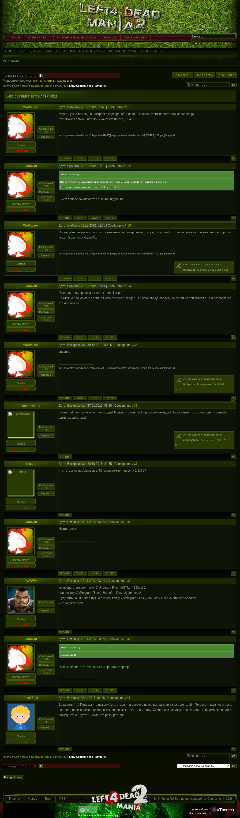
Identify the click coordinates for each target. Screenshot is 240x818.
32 (129, 166)
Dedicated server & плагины (48, 85)
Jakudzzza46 (64, 80)
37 (135, 464)
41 (128, 698)
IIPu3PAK (49, 80)
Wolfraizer (30, 107)
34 (129, 286)
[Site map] (210, 809)
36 (135, 405)
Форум (7, 85)
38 (129, 522)
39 (129, 581)
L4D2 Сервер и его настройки (88, 85)
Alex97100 (30, 698)
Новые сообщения (23, 51)
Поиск (146, 51)
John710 (37, 80)
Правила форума (85, 51)
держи (73, 528)
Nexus (30, 464)
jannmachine (30, 405)
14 (52, 191)
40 (129, 639)
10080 (46, 199)
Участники (55, 51)
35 (135, 345)
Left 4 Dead (21, 85)
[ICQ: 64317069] (95, 158)
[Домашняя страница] (80, 158)
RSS (158, 51)
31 (129, 107)
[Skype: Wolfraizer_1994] (110, 158)
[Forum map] (210, 813)
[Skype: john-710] (110, 218)
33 (129, 225)
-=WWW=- (31, 581)
